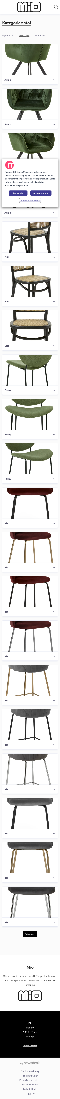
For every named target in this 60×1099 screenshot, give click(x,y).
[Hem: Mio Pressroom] (29, 7)
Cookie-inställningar (30, 200)
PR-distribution (30, 1075)
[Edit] (30, 237)
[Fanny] (30, 370)
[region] (30, 183)
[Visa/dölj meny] (5, 7)
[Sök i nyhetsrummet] (56, 7)
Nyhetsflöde (30, 1088)
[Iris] (30, 503)
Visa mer (30, 934)
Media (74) (24, 35)
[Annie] (30, 59)
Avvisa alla (18, 193)
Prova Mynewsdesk (30, 1080)
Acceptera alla (40, 193)
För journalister (30, 1084)
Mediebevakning (30, 1071)
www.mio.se (30, 1045)
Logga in (30, 1093)
